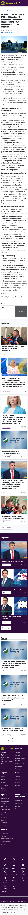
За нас (17, 773)
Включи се (4, 829)
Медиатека (5, 538)
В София (17, 806)
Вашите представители (20, 796)
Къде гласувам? (19, 763)
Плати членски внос (7, 839)
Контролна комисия (6, 809)
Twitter (12, 33)
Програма (18, 755)
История (17, 779)
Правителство (19, 803)
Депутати (4, 817)
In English (3, 791)
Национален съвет (6, 807)
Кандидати (18, 752)
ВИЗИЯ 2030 (18, 782)
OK (14, 912)
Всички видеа (6, 628)
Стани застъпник (6, 842)
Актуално (10, 11)
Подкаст (3, 788)
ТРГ (2, 847)
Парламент (18, 800)
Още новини (5, 323)
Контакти (18, 777)
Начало (3, 11)
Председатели (5, 799)
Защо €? (3, 777)
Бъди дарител (5, 836)
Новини (3, 779)
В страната (18, 809)
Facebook (5, 33)
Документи (18, 785)
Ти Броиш (17, 769)
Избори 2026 (18, 749)
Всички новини (6, 528)
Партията (4, 795)
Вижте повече (6, 354)
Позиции (4, 638)
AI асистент (18, 766)
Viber (17, 33)
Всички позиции (6, 740)
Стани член (4, 833)
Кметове (3, 825)
